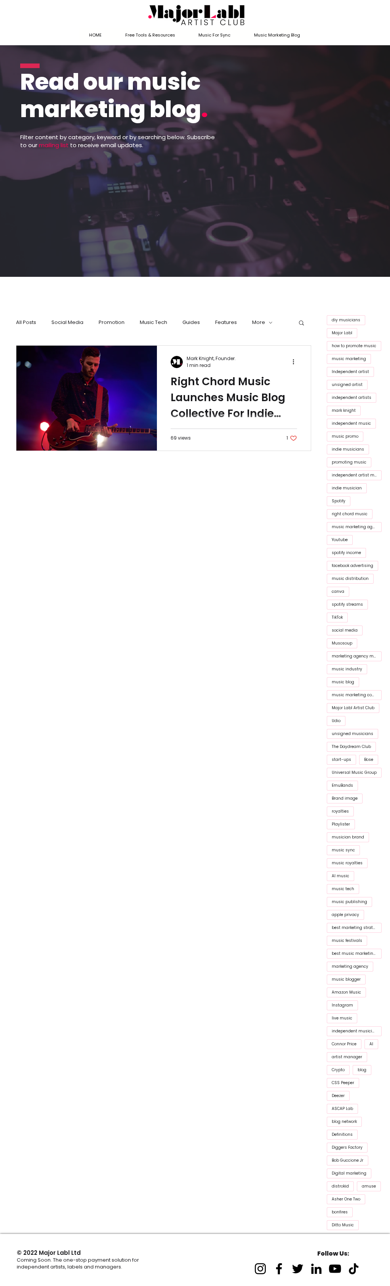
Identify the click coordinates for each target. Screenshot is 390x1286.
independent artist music (357, 475)
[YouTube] (335, 1268)
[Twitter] (297, 1268)
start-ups (341, 759)
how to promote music (354, 346)
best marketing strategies (357, 927)
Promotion (112, 322)
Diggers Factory (347, 1147)
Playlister (341, 824)
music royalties (347, 863)
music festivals (347, 940)
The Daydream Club (351, 746)
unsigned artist (347, 384)
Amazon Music (346, 992)
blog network (344, 1121)
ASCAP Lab (342, 1108)
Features (226, 322)
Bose (368, 759)
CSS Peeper (343, 1083)
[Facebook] (279, 1268)
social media (345, 630)
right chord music (350, 514)
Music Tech (153, 322)
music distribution (350, 578)
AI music (340, 876)
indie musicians (348, 449)
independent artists (351, 397)
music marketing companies (357, 695)
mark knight (344, 410)
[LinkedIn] (316, 1268)
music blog (343, 682)
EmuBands (342, 785)
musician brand (348, 837)
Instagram (342, 1005)
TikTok (337, 617)
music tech (343, 889)
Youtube (340, 540)
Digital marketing (349, 1173)
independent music (351, 423)
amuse (369, 1186)
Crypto (338, 1070)
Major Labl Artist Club (353, 708)
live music (342, 1018)
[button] (150, 35)
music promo (345, 436)
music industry (347, 669)
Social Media (67, 322)
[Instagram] (260, 1268)
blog (362, 1070)
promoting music (349, 462)
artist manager (347, 1057)
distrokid (340, 1186)
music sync (343, 850)
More (258, 322)
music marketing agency (357, 527)
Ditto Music (343, 1225)
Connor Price (344, 1044)
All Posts (26, 322)
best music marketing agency (357, 953)
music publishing (349, 902)
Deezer (338, 1096)
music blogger (346, 979)
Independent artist (350, 372)
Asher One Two (346, 1199)
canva (338, 591)
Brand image (345, 798)
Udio (336, 721)
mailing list (54, 145)
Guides (191, 322)
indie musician (347, 488)
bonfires (340, 1212)
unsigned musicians (352, 734)
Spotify (338, 501)
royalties (340, 811)
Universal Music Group (354, 772)
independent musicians (356, 1031)
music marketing (349, 359)
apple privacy (345, 915)
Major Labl (342, 333)
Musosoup (342, 643)
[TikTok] (353, 1268)
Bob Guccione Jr (347, 1160)
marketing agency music (357, 656)
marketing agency (350, 966)
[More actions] (295, 362)
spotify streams (347, 604)
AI (371, 1044)
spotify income (346, 553)
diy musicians (346, 320)
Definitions (342, 1134)
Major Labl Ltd (60, 1253)
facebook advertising (352, 565)
